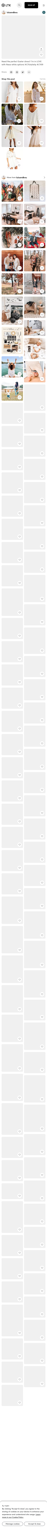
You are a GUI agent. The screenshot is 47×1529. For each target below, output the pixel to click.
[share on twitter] (23, 72)
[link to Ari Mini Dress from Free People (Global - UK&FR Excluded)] (34, 92)
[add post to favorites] (41, 55)
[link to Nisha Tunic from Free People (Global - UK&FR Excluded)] (12, 114)
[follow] (43, 12)
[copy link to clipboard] (29, 72)
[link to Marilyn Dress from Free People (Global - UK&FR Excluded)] (34, 136)
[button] (44, 5)
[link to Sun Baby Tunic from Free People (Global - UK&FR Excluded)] (34, 114)
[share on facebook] (11, 72)
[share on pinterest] (17, 72)
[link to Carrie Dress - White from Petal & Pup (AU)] (12, 92)
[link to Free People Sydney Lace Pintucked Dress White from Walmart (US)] (12, 158)
